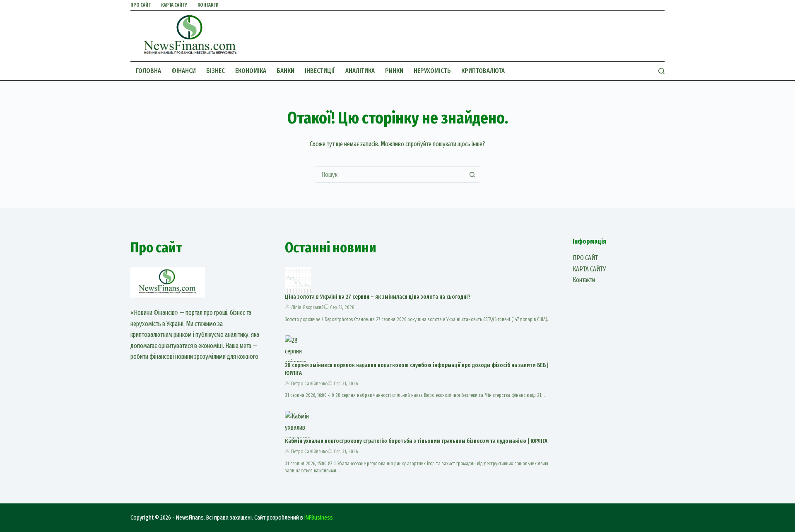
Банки (285, 71)
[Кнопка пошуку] (472, 174)
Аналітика (360, 71)
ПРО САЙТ (140, 5)
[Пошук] (661, 71)
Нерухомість (432, 71)
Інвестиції (320, 71)
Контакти (208, 5)
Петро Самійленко (309, 384)
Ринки (394, 71)
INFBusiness (318, 517)
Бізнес (215, 71)
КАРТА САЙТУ (174, 5)
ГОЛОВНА (148, 71)
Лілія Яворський (307, 307)
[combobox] (389, 174)
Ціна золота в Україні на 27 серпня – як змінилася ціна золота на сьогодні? (377, 296)
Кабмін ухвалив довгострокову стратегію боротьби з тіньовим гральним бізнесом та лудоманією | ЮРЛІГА (416, 441)
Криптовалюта (483, 71)
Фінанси (183, 71)
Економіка (250, 71)
